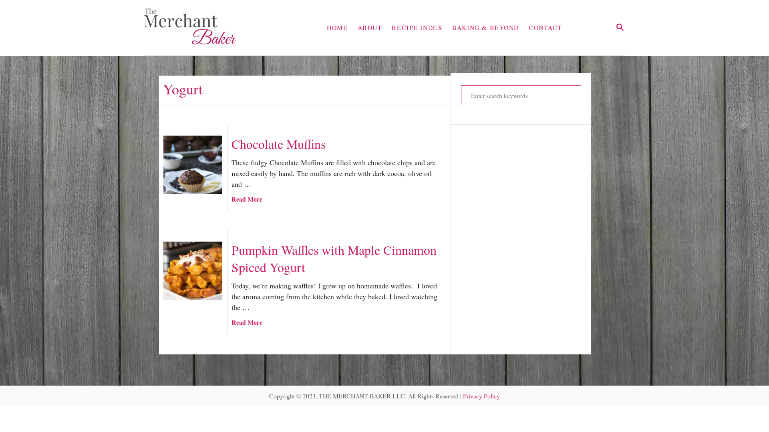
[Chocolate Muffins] (192, 165)
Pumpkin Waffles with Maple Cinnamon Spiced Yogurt (334, 258)
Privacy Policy (481, 396)
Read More (247, 199)
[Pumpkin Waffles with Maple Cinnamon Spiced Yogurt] (192, 271)
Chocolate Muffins (279, 143)
